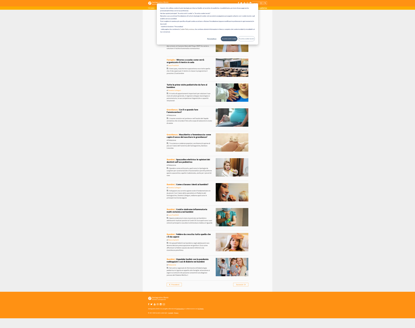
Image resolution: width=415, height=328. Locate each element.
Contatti (170, 313)
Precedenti (175, 284)
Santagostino (180, 309)
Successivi (239, 284)
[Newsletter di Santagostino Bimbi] (164, 304)
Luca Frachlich (173, 65)
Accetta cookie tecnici (246, 39)
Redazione (172, 265)
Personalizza (211, 39)
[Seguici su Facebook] (238, 3)
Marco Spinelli (173, 240)
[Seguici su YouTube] (244, 3)
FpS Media (201, 309)
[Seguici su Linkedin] (250, 3)
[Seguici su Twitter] (241, 3)
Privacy (176, 313)
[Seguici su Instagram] (247, 3)
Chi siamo (151, 8)
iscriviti (256, 3)
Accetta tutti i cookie (229, 39)
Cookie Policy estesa (187, 29)
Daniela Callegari (174, 90)
